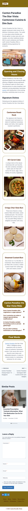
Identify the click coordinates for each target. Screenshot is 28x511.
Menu (9, 499)
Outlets (14, 499)
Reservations (21, 499)
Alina (6, 418)
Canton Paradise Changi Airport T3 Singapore (7, 371)
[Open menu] (25, 3)
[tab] (12, 423)
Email (5, 471)
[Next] (24, 406)
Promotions (13, 501)
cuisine (4, 90)
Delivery (6, 501)
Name (5, 464)
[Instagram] (8, 494)
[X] (5, 494)
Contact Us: (21, 501)
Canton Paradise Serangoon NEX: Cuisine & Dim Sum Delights (20, 372)
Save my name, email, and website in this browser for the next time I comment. (14, 482)
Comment (6, 443)
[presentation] (14, 398)
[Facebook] (3, 494)
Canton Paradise (10, 343)
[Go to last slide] (4, 406)
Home (5, 499)
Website (5, 478)
